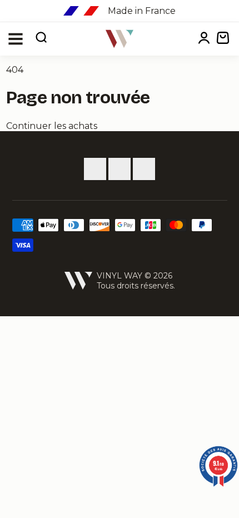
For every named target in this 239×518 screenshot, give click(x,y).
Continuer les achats (51, 126)
